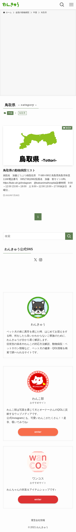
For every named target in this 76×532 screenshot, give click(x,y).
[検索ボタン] (62, 4)
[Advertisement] (38, 54)
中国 (10, 113)
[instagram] (40, 260)
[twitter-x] (35, 260)
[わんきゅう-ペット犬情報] (11, 4)
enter (38, 431)
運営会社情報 (38, 520)
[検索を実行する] (69, 236)
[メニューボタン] (71, 4)
